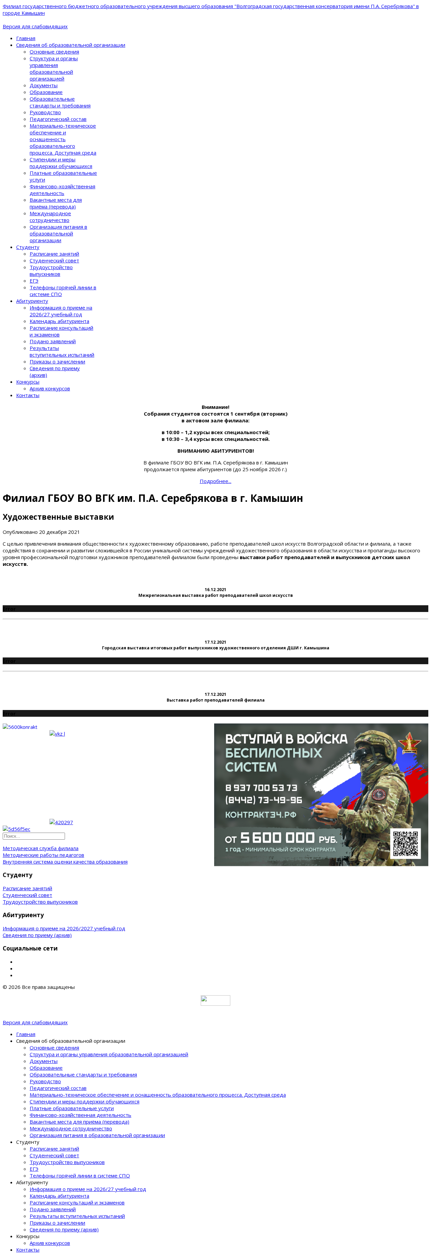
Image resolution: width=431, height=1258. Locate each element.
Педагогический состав (58, 119)
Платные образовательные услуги (72, 1108)
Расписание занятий (54, 253)
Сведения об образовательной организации (70, 44)
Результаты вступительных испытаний (62, 351)
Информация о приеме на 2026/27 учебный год (61, 311)
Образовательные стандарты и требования (60, 102)
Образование (46, 92)
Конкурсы (27, 381)
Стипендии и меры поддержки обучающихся (61, 162)
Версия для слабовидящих (35, 26)
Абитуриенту (32, 300)
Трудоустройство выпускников (51, 270)
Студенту (27, 247)
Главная (25, 38)
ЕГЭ (34, 280)
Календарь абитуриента (59, 321)
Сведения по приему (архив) (37, 935)
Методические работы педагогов (43, 854)
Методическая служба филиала (40, 848)
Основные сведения (54, 51)
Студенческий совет (54, 260)
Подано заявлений (53, 341)
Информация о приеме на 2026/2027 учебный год (64, 928)
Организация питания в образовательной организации (58, 233)
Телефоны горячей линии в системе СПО (80, 1175)
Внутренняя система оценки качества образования (65, 861)
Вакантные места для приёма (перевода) (56, 203)
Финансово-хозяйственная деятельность (62, 189)
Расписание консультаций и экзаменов (77, 1202)
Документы (44, 85)
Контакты (27, 395)
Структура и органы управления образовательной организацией (54, 68)
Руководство (45, 112)
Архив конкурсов (50, 388)
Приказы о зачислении (57, 361)
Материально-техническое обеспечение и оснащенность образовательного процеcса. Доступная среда (63, 139)
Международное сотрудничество (50, 216)
